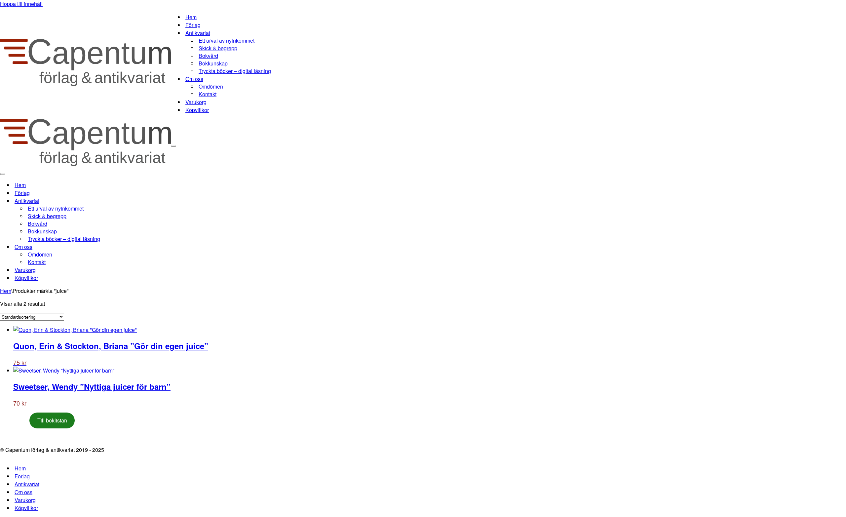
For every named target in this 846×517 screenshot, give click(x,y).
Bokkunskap (213, 63)
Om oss (23, 492)
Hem (191, 17)
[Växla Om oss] (116, 246)
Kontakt (207, 94)
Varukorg (196, 102)
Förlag (193, 25)
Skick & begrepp (218, 48)
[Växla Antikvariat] (116, 200)
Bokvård (208, 56)
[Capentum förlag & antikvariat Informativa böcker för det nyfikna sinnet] (85, 84)
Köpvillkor (197, 110)
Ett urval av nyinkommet (226, 40)
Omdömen (211, 86)
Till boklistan (52, 420)
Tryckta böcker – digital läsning (235, 71)
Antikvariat (27, 484)
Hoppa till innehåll (21, 4)
